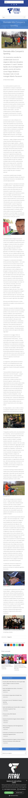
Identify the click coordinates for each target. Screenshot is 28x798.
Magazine (9, 637)
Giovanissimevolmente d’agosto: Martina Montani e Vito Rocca (7, 659)
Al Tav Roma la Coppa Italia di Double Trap (12, 695)
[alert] (14, 788)
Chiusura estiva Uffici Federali (9, 714)
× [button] (26, 780)
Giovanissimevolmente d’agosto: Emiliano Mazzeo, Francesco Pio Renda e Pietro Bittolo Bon (20, 659)
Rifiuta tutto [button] (19, 792)
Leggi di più (24, 787)
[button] (2, 662)
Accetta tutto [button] (9, 792)
